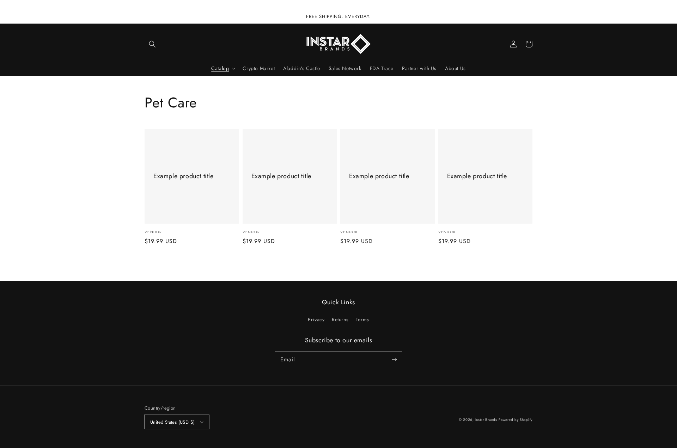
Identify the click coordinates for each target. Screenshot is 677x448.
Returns (340, 319)
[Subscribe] (394, 359)
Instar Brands (486, 419)
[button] (152, 44)
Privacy (316, 319)
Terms (362, 319)
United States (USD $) (172, 422)
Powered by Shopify (515, 419)
